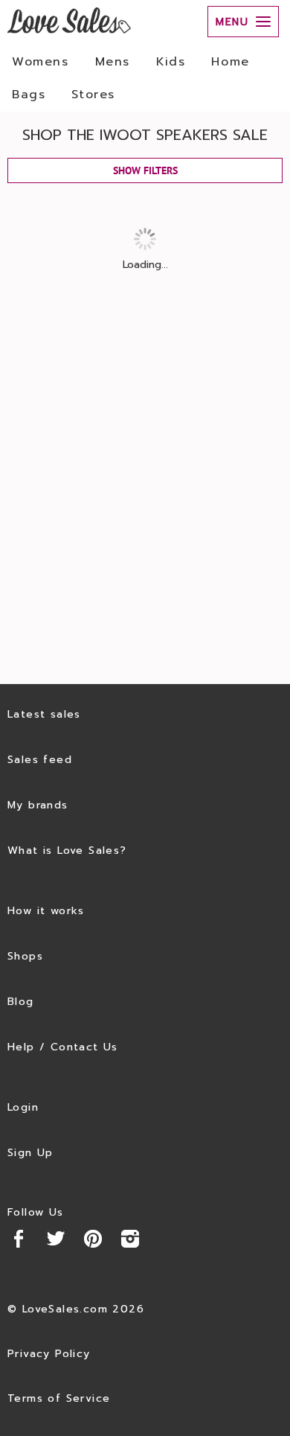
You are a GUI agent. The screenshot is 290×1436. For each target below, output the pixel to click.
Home (230, 62)
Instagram (130, 1239)
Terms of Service (58, 1398)
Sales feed (39, 760)
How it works (46, 911)
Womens (40, 62)
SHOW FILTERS (145, 170)
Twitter (56, 1239)
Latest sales (44, 714)
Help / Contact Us (62, 1047)
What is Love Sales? (67, 850)
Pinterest (93, 1239)
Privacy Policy (49, 1354)
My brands (37, 805)
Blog (20, 1001)
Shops (25, 956)
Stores (93, 94)
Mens (112, 62)
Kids (170, 62)
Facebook (18, 1239)
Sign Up (30, 1153)
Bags (28, 94)
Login (23, 1107)
